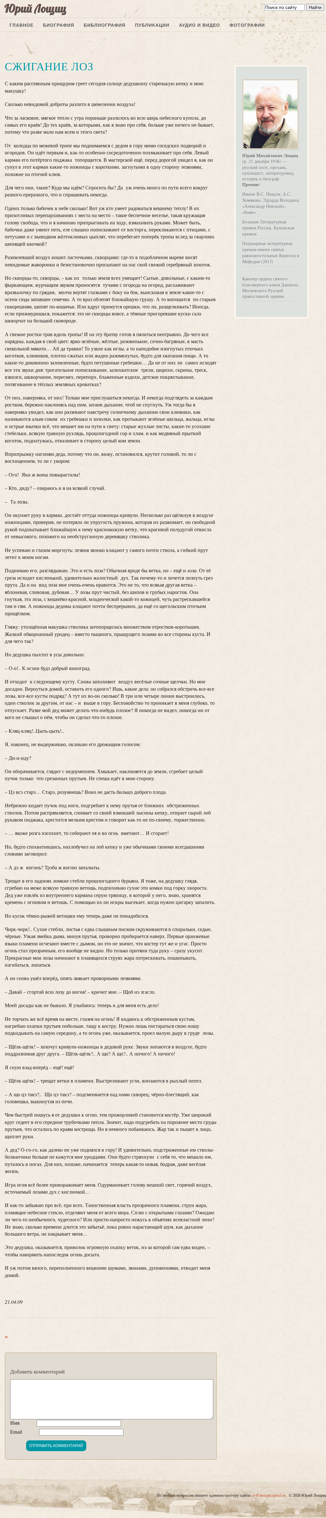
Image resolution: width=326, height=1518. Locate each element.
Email (16, 1431)
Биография (58, 25)
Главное (21, 25)
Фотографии (247, 25)
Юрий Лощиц (35, 8)
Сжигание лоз (49, 66)
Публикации (152, 25)
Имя (14, 1422)
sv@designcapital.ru (269, 1495)
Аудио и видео (199, 25)
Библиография (104, 25)
